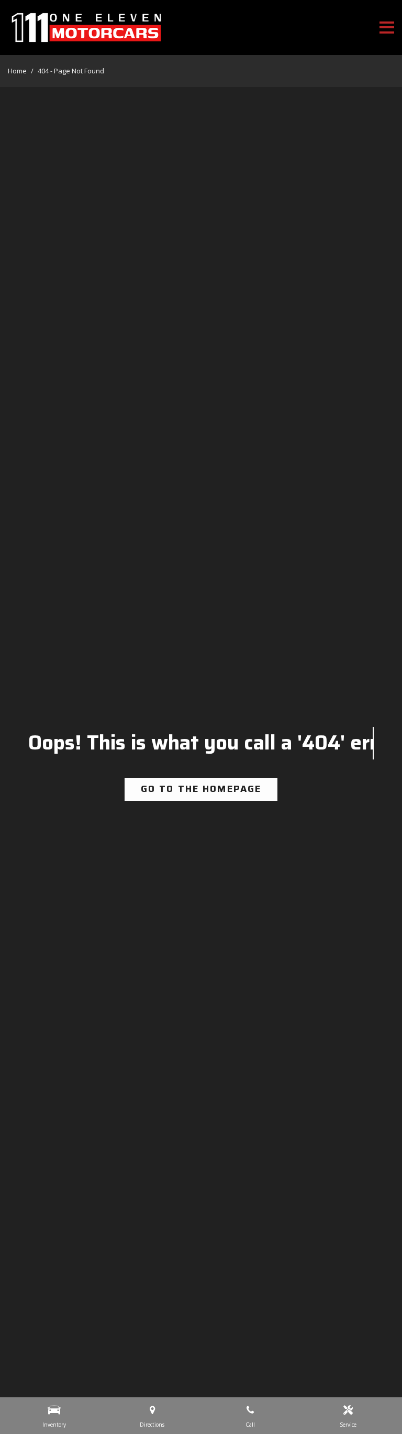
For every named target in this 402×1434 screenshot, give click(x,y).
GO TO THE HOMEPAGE (201, 788)
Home (18, 70)
